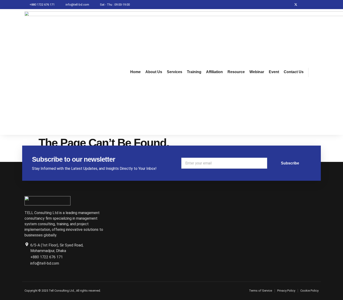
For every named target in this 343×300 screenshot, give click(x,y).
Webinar (256, 72)
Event (274, 72)
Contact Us (294, 72)
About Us (153, 72)
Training (194, 72)
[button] (314, 72)
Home (135, 72)
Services (174, 72)
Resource (236, 72)
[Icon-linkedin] (304, 4)
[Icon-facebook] (286, 4)
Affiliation (214, 72)
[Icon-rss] (313, 4)
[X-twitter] (295, 4)
